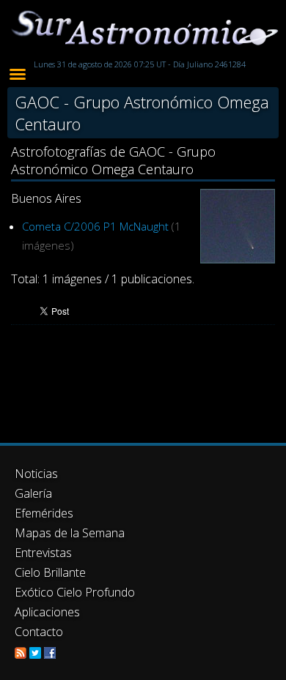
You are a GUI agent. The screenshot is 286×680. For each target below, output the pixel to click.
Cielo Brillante (50, 572)
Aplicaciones (47, 612)
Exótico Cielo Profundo (75, 592)
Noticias (36, 474)
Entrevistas (43, 553)
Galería (33, 493)
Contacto (39, 632)
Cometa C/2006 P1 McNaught (95, 226)
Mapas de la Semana (70, 533)
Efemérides (44, 513)
